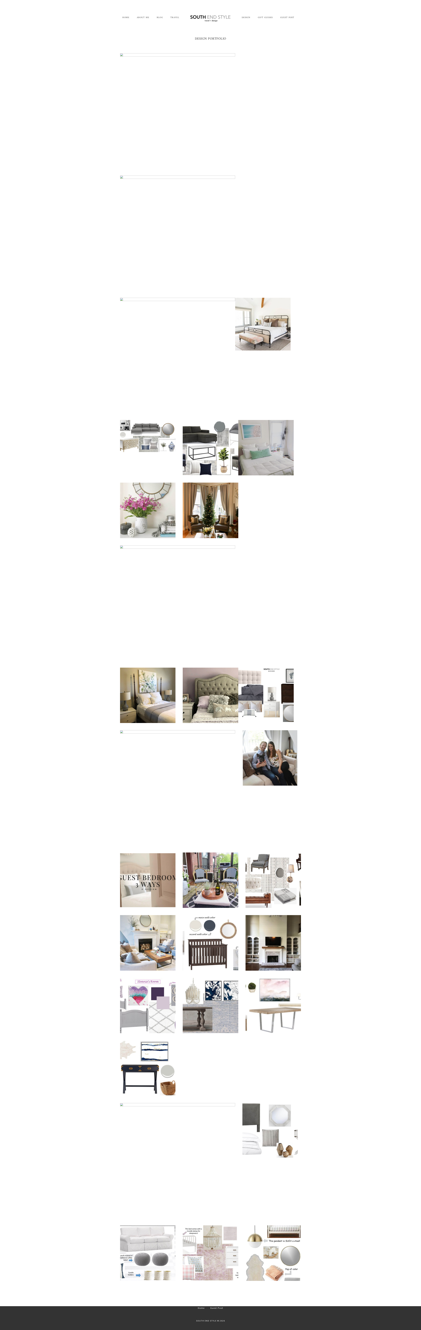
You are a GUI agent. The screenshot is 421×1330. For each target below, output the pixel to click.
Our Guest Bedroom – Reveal (177, 233)
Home (201, 1308)
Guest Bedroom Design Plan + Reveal (266, 448)
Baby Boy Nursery (210, 943)
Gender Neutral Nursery (273, 1253)
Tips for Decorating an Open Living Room (178, 111)
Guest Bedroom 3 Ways (148, 880)
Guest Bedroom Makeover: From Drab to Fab (148, 695)
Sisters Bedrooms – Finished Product (210, 695)
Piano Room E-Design (273, 880)
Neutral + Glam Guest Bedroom (270, 1131)
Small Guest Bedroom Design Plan (262, 324)
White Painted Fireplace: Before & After (273, 942)
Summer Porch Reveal (210, 880)
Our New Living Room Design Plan (148, 436)
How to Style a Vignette (148, 510)
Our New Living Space (148, 943)
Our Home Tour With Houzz (270, 758)
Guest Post (216, 1308)
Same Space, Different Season (210, 510)
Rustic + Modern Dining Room (273, 1005)
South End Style (210, 18)
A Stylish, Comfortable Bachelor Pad (210, 448)
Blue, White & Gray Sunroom (148, 1253)
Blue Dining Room (210, 1005)
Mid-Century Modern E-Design (266, 695)
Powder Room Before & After (177, 1160)
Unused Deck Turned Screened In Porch (178, 788)
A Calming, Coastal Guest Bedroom (177, 603)
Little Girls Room (210, 1253)
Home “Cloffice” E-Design (148, 1068)
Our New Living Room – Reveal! (177, 355)
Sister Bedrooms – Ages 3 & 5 (148, 1005)
